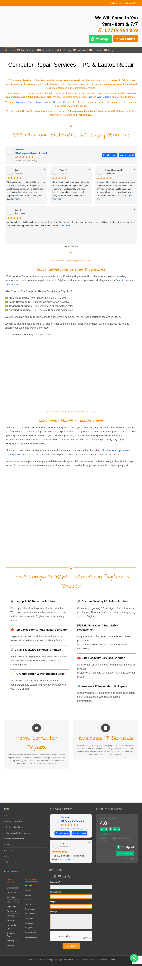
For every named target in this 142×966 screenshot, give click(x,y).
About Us (9, 850)
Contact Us (10, 844)
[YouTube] (59, 876)
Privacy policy (11, 862)
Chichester (11, 892)
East (89, 97)
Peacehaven (30, 913)
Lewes (28, 895)
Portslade (29, 923)
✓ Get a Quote (125, 39)
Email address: (56, 892)
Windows (21, 102)
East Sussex (122, 280)
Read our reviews (125, 853)
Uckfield (28, 899)
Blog (7, 856)
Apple (30, 102)
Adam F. (63, 170)
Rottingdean (30, 932)
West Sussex (104, 97)
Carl (17, 170)
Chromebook (41, 102)
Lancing (10, 916)
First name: (55, 882)
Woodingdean (31, 937)
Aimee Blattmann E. (114, 170)
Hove (27, 890)
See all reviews (109, 155)
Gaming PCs (59, 102)
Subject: (53, 902)
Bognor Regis (13, 902)
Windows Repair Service (15, 839)
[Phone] (69, 876)
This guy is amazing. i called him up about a (68, 857)
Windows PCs (108, 450)
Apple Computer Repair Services (18, 833)
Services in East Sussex (14, 827)
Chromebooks (12, 454)
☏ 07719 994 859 (117, 30)
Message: (54, 911)
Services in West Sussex (15, 821)
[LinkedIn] (64, 876)
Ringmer (29, 927)
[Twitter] (54, 876)
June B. (18, 210)
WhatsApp (102, 39)
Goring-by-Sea (11, 934)
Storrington (12, 941)
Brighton (28, 885)
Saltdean (29, 918)
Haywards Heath (11, 926)
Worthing (11, 897)
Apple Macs (124, 450)
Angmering (12, 906)
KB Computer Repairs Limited (31, 153)
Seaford (28, 904)
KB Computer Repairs (72, 821)
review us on (125, 155)
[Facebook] (50, 876)
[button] (134, 958)
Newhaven (29, 909)
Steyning (11, 945)
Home (8, 815)
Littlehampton (13, 888)
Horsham (11, 920)
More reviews (71, 246)
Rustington (11, 911)
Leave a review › (128, 858)
